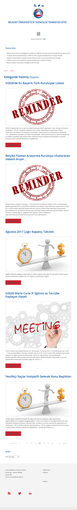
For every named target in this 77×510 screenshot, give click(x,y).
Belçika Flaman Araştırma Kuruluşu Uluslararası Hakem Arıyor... (37, 157)
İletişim (45, 481)
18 (44, 443)
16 (35, 443)
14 (27, 443)
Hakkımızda (46, 470)
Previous (13, 443)
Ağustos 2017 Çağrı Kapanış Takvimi (29, 232)
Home (5, 71)
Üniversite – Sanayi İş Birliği (13, 472)
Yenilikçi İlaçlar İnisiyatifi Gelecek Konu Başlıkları (38, 376)
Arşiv (6, 457)
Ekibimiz (45, 472)
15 (31, 443)
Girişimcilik (8, 475)
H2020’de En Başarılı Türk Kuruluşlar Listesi (34, 83)
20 (52, 443)
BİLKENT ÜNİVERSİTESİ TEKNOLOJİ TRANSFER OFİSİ (37, 22)
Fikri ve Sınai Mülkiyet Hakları (14, 477)
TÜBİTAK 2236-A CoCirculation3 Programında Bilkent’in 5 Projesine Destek (29, 60)
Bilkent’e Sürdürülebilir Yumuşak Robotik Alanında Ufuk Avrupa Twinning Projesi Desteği (33, 58)
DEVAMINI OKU (13, 145)
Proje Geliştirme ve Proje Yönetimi (15, 470)
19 (48, 443)
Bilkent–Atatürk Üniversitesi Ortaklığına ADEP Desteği (23, 63)
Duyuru (12, 71)
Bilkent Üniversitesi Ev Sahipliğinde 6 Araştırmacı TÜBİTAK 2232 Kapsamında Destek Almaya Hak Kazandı (38, 53)
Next (65, 443)
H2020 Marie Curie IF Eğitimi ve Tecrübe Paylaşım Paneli (32, 295)
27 (60, 443)
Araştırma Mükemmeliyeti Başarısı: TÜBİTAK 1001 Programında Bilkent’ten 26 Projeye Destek (34, 55)
